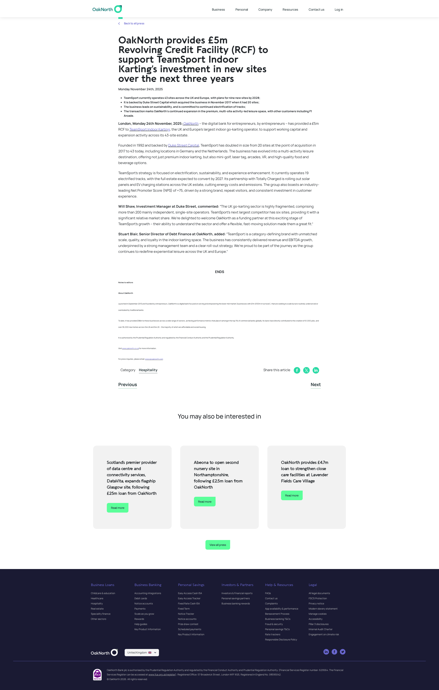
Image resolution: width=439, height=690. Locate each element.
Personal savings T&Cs (277, 629)
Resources (290, 9)
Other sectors (98, 619)
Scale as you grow (144, 613)
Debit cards (140, 598)
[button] (142, 652)
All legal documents (319, 593)
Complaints (271, 603)
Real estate (97, 608)
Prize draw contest (188, 624)
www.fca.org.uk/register (162, 674)
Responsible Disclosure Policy (281, 639)
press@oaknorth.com (154, 359)
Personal (241, 9)
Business (218, 9)
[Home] (104, 653)
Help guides (140, 624)
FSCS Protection (318, 598)
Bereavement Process (277, 613)
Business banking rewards (236, 603)
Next (316, 384)
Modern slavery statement (323, 608)
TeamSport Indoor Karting (149, 129)
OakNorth (191, 123)
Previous (127, 384)
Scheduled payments (189, 629)
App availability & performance (281, 608)
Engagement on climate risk (324, 634)
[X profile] (343, 652)
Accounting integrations (147, 593)
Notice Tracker (186, 613)
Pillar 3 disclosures (319, 624)
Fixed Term (184, 608)
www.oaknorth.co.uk (130, 348)
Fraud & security (274, 624)
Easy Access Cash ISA (190, 593)
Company (265, 9)
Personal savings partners (236, 598)
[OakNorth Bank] (107, 9)
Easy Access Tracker (189, 598)
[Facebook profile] (335, 652)
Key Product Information (147, 629)
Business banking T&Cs (277, 619)
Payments (139, 608)
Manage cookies (318, 613)
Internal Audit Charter (321, 629)
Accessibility (315, 619)
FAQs (268, 593)
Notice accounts (143, 603)
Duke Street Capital (183, 145)
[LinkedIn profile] (326, 652)
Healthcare (97, 598)
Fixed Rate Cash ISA (189, 603)
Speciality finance (100, 613)
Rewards (139, 619)
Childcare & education (103, 593)
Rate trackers (272, 634)
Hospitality (148, 370)
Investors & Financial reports (237, 593)
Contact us (316, 9)
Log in (339, 9)
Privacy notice (316, 603)
